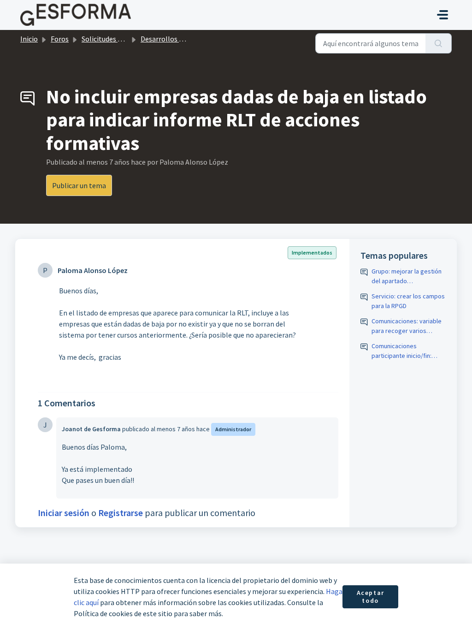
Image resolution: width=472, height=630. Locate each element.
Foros (60, 38)
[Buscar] (438, 43)
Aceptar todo (370, 596)
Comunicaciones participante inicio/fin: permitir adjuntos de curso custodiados (408, 351)
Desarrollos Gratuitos (175, 38)
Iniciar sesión (63, 512)
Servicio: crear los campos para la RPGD (408, 301)
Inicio (29, 38)
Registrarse (120, 512)
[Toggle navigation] (442, 14)
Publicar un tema (79, 185)
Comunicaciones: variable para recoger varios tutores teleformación (407, 326)
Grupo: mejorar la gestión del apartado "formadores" (407, 276)
